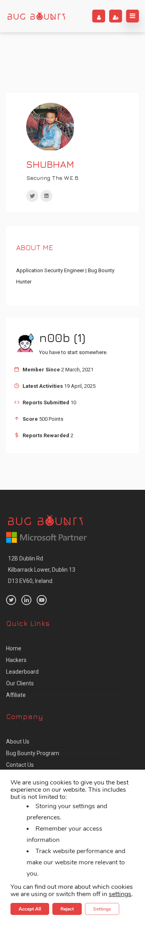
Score (30, 419)
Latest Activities (43, 386)
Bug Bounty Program (32, 753)
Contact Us (20, 765)
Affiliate (16, 695)
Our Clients (20, 683)
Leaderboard (22, 671)
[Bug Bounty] (36, 16)
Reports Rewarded (46, 435)
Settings (102, 909)
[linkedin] (46, 196)
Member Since (41, 370)
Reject (67, 909)
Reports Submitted (46, 402)
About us (17, 741)
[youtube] (42, 600)
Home (13, 648)
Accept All (30, 909)
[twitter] (32, 196)
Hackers (16, 660)
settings (120, 894)
